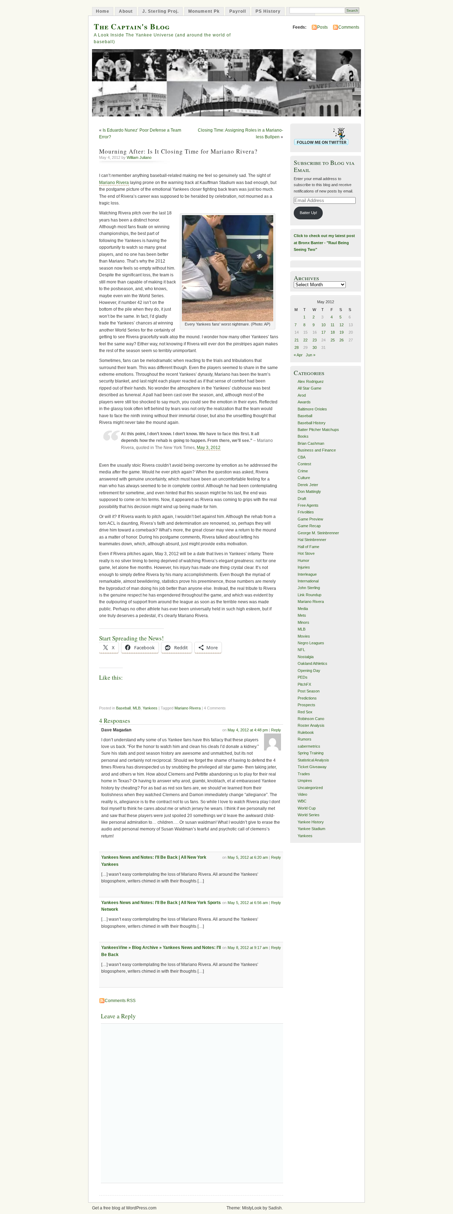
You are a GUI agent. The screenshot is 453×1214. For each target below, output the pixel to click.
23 (314, 340)
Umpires (305, 780)
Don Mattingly (309, 491)
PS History (268, 11)
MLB (137, 708)
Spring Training (310, 753)
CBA (301, 457)
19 (341, 332)
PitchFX (304, 684)
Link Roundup (309, 595)
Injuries (304, 567)
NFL (301, 650)
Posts (322, 27)
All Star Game (309, 388)
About (126, 11)
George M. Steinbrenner (318, 533)
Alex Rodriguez (311, 381)
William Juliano (139, 157)
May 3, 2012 (208, 447)
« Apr (298, 355)
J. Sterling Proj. (160, 11)
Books (303, 436)
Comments (348, 27)
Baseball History (312, 423)
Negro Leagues (311, 643)
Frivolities (306, 512)
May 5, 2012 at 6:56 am (248, 903)
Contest (304, 464)
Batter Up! (308, 213)
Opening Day (309, 670)
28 (296, 347)
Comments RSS (120, 1000)
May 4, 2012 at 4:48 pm (248, 730)
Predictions (307, 698)
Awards (304, 402)
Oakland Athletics (312, 663)
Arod (302, 395)
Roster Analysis (311, 725)
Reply (276, 730)
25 (333, 340)
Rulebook (306, 732)
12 (341, 325)
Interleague (307, 574)
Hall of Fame (308, 547)
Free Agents (308, 505)
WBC (302, 801)
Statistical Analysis (313, 760)
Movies (304, 636)
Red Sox (305, 712)
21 (296, 340)
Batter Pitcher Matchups (318, 429)
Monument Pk (204, 11)
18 (333, 332)
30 (314, 347)
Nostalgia (306, 657)
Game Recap (309, 526)
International (308, 581)
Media (303, 608)
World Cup (307, 808)
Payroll (237, 11)
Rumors (304, 739)
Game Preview (310, 519)
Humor (303, 560)
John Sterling (309, 588)
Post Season (309, 691)
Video (302, 794)
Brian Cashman (311, 443)
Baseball (123, 708)
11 (332, 325)
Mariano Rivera (114, 182)
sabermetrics (309, 746)
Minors (303, 622)
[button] (227, 268)
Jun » (310, 355)
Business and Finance (317, 450)
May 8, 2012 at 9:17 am (248, 947)
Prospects (306, 705)
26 (341, 340)
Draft (302, 498)
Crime (303, 471)
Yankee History (311, 822)
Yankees (150, 708)
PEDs (303, 677)
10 (323, 325)
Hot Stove (306, 553)
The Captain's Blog (132, 26)
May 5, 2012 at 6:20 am (248, 857)
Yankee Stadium (311, 829)
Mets (302, 615)
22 (305, 340)
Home (102, 11)
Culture (304, 478)
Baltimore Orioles (312, 409)
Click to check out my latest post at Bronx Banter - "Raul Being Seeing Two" (324, 243)
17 (323, 332)
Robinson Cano (311, 719)
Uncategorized (310, 788)
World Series (309, 815)
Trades (304, 774)
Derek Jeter (308, 485)
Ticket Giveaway (312, 767)
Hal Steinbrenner (312, 539)
